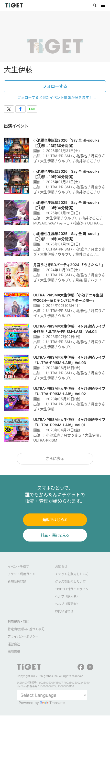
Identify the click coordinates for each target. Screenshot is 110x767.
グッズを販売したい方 (70, 581)
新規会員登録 (17, 581)
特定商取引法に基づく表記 (26, 629)
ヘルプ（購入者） (67, 596)
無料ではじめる (55, 520)
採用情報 (14, 651)
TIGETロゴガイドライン (72, 589)
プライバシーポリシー (23, 636)
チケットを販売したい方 (72, 574)
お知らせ (61, 567)
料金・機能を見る (55, 535)
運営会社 (14, 644)
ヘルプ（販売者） (67, 604)
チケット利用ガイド (21, 574)
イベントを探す (18, 567)
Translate (57, 702)
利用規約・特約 (18, 622)
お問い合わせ (64, 611)
